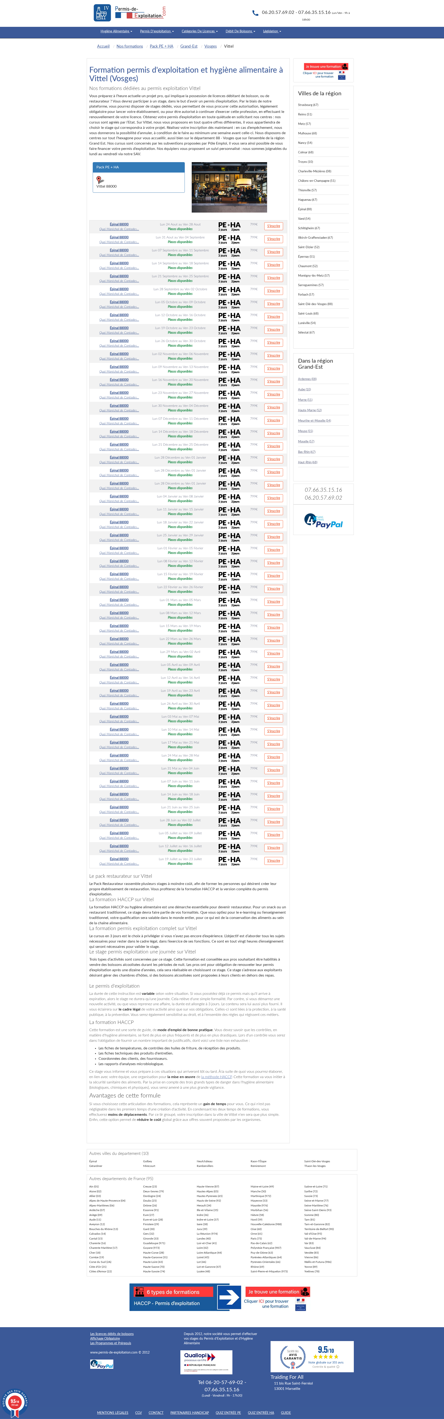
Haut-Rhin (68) (307, 462)
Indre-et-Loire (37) (208, 1219)
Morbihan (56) (259, 1210)
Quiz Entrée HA (261, 1413)
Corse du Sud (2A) (100, 1262)
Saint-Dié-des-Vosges (317, 1161)
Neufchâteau (205, 1161)
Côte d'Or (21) (97, 1266)
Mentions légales (112, 1413)
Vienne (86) (311, 1257)
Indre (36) (202, 1215)
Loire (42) (202, 1247)
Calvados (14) (97, 1233)
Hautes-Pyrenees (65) (209, 1196)
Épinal (93, 1161)
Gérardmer (95, 1166)
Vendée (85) (311, 1252)
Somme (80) (311, 1215)
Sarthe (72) (311, 1191)
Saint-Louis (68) (308, 313)
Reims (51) (305, 114)
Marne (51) (305, 400)
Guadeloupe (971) (154, 1243)
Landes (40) (204, 1238)
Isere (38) (202, 1224)
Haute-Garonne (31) (155, 1257)
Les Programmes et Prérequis (110, 1343)
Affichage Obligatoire (105, 1338)
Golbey (147, 1161)
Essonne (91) (151, 1210)
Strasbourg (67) (308, 105)
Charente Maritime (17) (103, 1247)
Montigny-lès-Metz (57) (314, 275)
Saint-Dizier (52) (308, 247)
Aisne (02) (95, 1191)
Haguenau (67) (307, 199)
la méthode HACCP (216, 1077)
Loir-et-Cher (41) (207, 1243)
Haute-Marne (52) (310, 410)
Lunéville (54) (307, 323)
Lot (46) (201, 1262)
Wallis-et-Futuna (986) (317, 1262)
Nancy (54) (305, 143)
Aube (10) (304, 389)
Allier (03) (95, 1196)
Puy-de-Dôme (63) (262, 1252)
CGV (138, 1413)
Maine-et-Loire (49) (262, 1186)
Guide (286, 1413)
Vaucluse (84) (312, 1247)
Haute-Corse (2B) (153, 1252)
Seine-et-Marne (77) (316, 1200)
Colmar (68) (305, 152)
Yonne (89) (310, 1266)
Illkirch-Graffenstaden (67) (315, 237)
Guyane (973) (151, 1247)
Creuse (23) (150, 1186)
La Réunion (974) (207, 1233)
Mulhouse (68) (307, 133)
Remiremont (258, 1166)
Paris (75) (256, 1238)
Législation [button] (271, 31)
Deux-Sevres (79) (153, 1191)
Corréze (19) (96, 1257)
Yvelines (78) (311, 1271)
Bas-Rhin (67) (306, 452)
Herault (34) (204, 1205)
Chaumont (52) (308, 266)
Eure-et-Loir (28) (153, 1219)
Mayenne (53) (259, 1200)
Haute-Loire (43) (153, 1262)
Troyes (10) (305, 162)
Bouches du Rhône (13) (103, 1229)
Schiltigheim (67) (309, 228)
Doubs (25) (150, 1200)
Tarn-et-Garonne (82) (317, 1224)
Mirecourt (149, 1166)
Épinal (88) (305, 209)
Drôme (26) (150, 1205)
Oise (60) (256, 1229)
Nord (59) (256, 1219)
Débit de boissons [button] (239, 31)
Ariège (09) (95, 1215)
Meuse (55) (305, 431)
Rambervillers (205, 1166)
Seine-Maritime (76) (316, 1205)
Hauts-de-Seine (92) (209, 1200)
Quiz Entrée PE (228, 1413)
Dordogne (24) (152, 1196)
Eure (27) (148, 1215)
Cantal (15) (95, 1238)
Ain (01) (94, 1186)
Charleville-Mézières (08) (314, 171)
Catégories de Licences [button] (199, 31)
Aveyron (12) (97, 1224)
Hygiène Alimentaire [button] (115, 31)
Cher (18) (94, 1252)
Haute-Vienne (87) (208, 1186)
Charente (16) (97, 1243)
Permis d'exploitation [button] (156, 31)
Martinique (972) (261, 1196)
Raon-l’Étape (258, 1161)
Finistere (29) (151, 1224)
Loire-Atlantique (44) (209, 1252)
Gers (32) (148, 1233)
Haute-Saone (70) (153, 1266)
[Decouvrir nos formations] (324, 70)
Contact (156, 1413)
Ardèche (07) (97, 1210)
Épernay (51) (306, 256)
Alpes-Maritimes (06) (101, 1205)
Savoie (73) (311, 1196)
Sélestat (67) (306, 332)
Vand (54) (304, 218)
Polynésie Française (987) (266, 1247)
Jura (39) (202, 1229)
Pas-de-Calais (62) (261, 1243)
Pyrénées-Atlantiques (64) (266, 1257)
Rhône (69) (257, 1266)
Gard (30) (148, 1229)
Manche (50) (258, 1191)
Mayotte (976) (259, 1205)
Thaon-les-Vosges (315, 1166)
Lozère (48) (203, 1271)
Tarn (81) (309, 1219)
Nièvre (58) (257, 1215)
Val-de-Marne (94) (315, 1238)
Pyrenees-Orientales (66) (265, 1262)
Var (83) (309, 1243)
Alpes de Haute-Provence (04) (107, 1200)
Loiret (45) (203, 1257)
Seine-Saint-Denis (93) (317, 1210)
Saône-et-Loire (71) (315, 1186)
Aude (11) (95, 1219)
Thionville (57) (307, 190)
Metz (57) (304, 124)
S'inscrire (273, 226)
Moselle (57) (306, 441)
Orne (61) (256, 1233)
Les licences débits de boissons (112, 1334)
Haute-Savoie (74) (154, 1271)
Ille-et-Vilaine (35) (207, 1210)
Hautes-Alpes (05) (207, 1191)
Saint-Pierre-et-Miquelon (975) (269, 1271)
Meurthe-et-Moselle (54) (314, 420)
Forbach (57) (306, 294)
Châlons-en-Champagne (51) (316, 180)
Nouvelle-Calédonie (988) (266, 1224)
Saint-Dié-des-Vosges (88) (315, 304)
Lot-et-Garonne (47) (209, 1266)
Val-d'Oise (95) (313, 1233)
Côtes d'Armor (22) (100, 1271)
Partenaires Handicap (189, 1413)
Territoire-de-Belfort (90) (319, 1229)
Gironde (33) (150, 1238)
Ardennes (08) (307, 379)
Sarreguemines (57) (311, 285)
